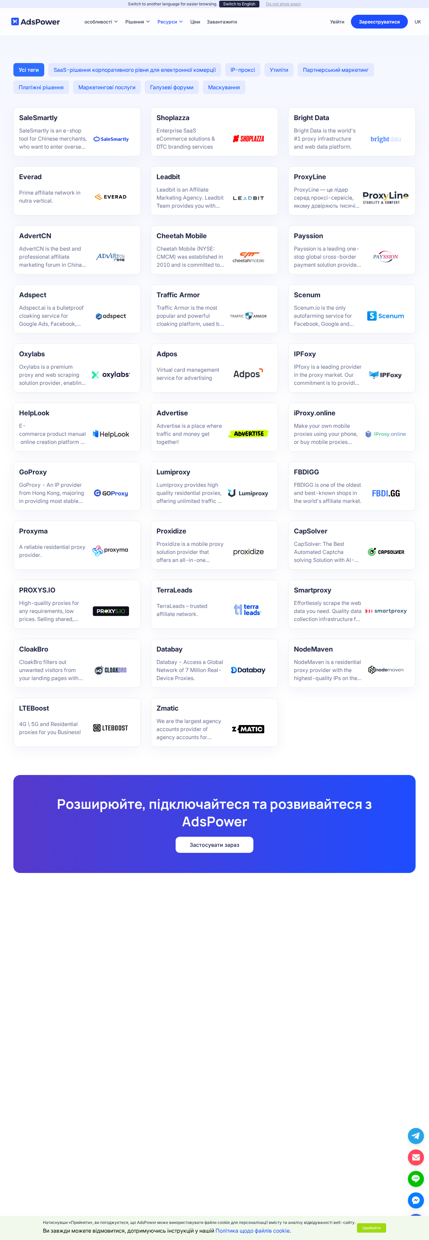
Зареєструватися (379, 21)
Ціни (195, 11)
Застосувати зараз (214, 844)
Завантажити (222, 11)
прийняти (371, 1227)
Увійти (337, 21)
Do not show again (283, 3)
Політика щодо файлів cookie (253, 1230)
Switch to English (239, 3)
